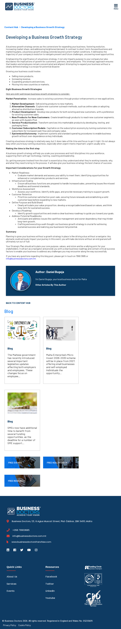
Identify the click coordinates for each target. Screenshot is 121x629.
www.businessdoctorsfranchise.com (31, 541)
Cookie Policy (24, 625)
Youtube (50, 598)
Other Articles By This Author (50, 285)
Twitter (49, 584)
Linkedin (50, 591)
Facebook (51, 576)
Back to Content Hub (18, 303)
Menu (116, 9)
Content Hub (11, 27)
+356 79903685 (21, 530)
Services (11, 584)
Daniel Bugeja (55, 272)
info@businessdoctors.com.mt (29, 536)
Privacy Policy (9, 625)
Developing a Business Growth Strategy (42, 27)
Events (10, 591)
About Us (12, 576)
